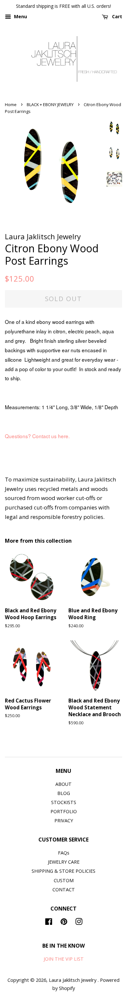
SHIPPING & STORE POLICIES (63, 871)
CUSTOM (64, 880)
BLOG (63, 793)
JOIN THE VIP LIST (64, 959)
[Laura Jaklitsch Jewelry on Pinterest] (63, 923)
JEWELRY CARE (63, 862)
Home (11, 104)
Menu (20, 16)
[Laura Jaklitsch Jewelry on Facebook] (48, 923)
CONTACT (63, 889)
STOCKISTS (63, 802)
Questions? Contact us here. (38, 435)
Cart (116, 16)
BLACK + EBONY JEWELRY (50, 104)
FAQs (63, 853)
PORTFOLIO (63, 811)
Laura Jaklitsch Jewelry (73, 980)
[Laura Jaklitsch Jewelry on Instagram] (78, 923)
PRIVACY (63, 820)
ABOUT (63, 784)
